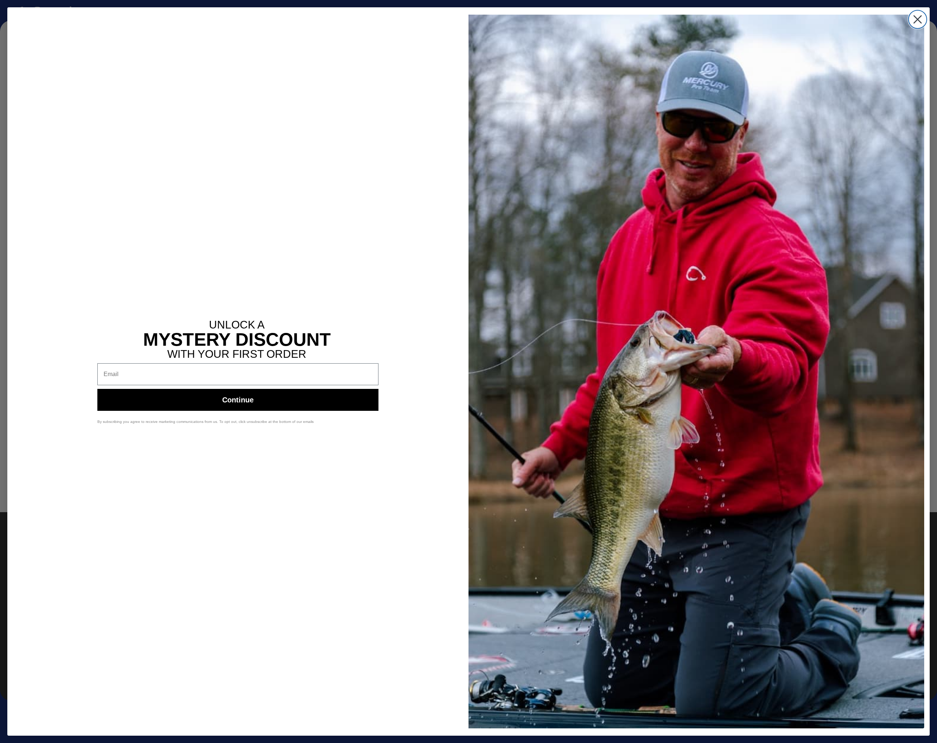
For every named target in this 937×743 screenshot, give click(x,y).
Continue (238, 400)
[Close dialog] (917, 19)
